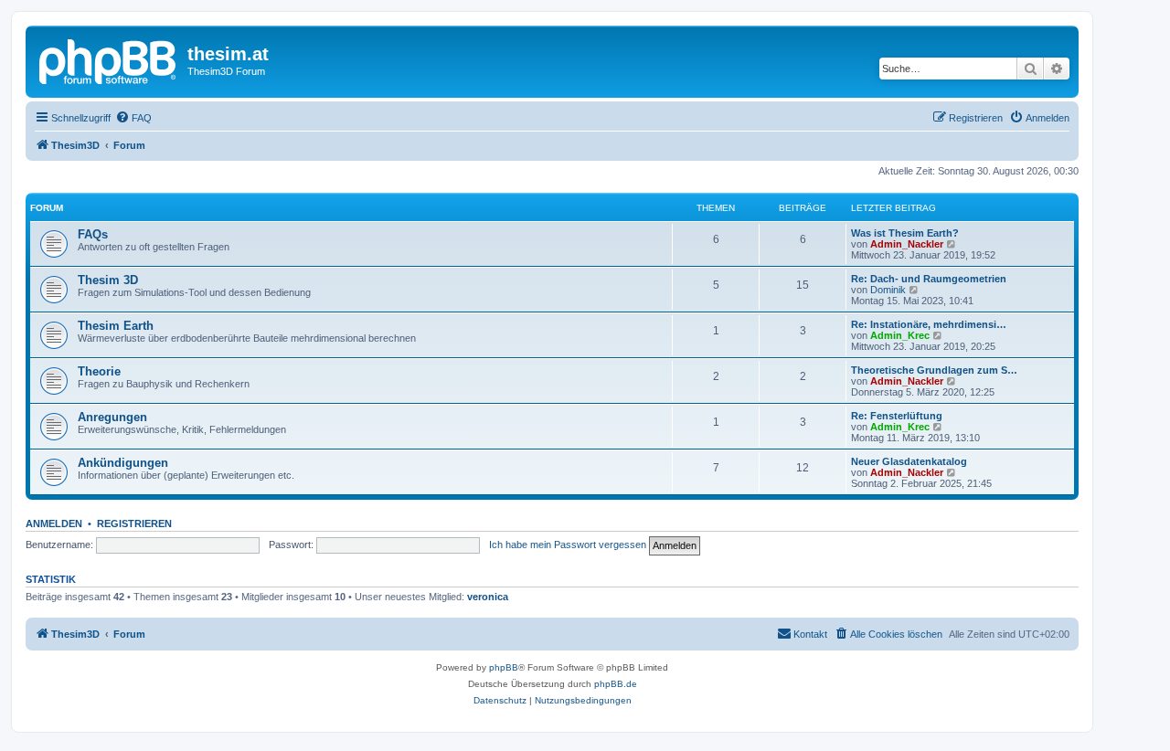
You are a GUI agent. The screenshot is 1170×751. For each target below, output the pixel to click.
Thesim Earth (116, 326)
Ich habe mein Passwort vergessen (567, 544)
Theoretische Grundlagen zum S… (934, 370)
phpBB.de (615, 684)
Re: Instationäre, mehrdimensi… (928, 324)
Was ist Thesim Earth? (905, 232)
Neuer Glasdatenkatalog (909, 461)
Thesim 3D (108, 280)
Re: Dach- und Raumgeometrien (928, 278)
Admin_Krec (900, 335)
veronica (487, 596)
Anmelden (54, 523)
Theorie (99, 371)
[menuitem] (133, 118)
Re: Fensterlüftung (896, 415)
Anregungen (112, 417)
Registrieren (134, 523)
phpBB (503, 667)
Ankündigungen (123, 463)
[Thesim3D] (108, 59)
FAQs (93, 234)
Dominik (888, 289)
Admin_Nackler (906, 243)
